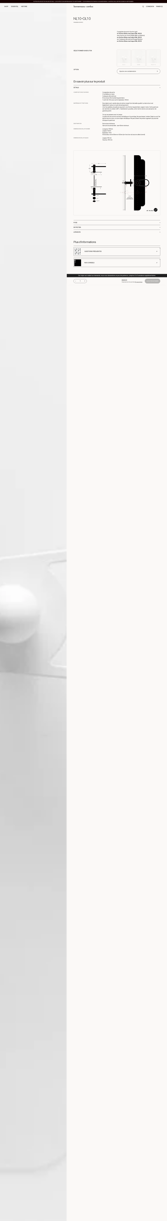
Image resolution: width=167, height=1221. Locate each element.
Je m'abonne (88, 624)
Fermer (113, 593)
